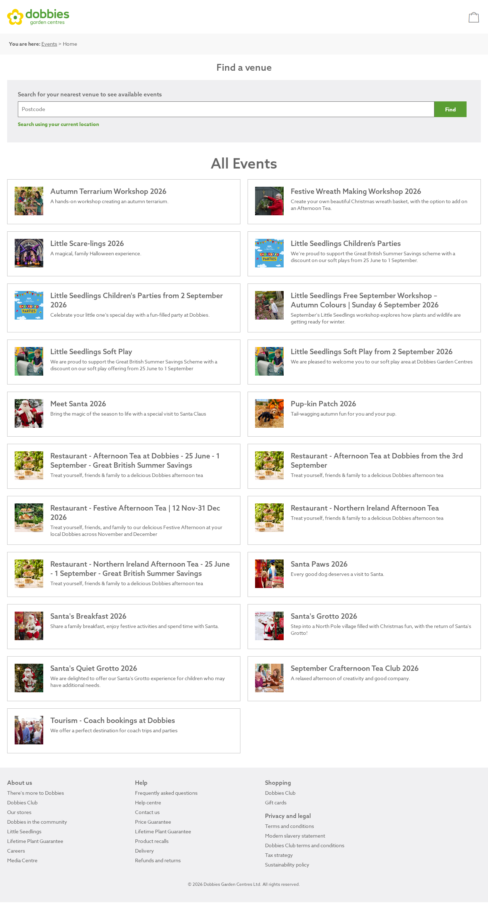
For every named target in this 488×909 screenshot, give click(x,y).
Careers (16, 850)
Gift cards (276, 802)
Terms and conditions (289, 826)
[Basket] (474, 16)
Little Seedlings (24, 831)
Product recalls (152, 841)
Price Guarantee (153, 821)
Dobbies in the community (37, 821)
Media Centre (22, 860)
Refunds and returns (158, 860)
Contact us (147, 812)
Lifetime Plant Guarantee (35, 841)
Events (49, 43)
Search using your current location (58, 124)
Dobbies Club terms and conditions (304, 845)
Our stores (19, 812)
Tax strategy (279, 855)
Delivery (144, 850)
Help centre (148, 802)
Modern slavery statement (295, 835)
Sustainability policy (287, 864)
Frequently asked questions (166, 792)
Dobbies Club (22, 802)
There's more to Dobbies (35, 792)
